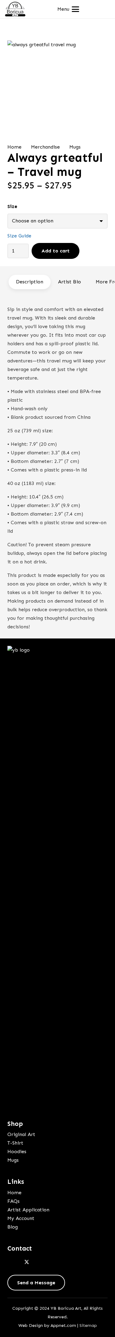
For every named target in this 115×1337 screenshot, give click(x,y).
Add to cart (55, 251)
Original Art (21, 1134)
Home (14, 147)
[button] (68, 9)
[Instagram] (40, 1262)
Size (12, 206)
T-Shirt (15, 1143)
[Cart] (103, 9)
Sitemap (88, 1325)
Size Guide (19, 236)
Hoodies (16, 1151)
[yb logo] (15, 9)
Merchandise (45, 147)
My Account (20, 1218)
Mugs (75, 147)
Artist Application (28, 1210)
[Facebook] (13, 1262)
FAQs (13, 1201)
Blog (12, 1227)
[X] (27, 1262)
